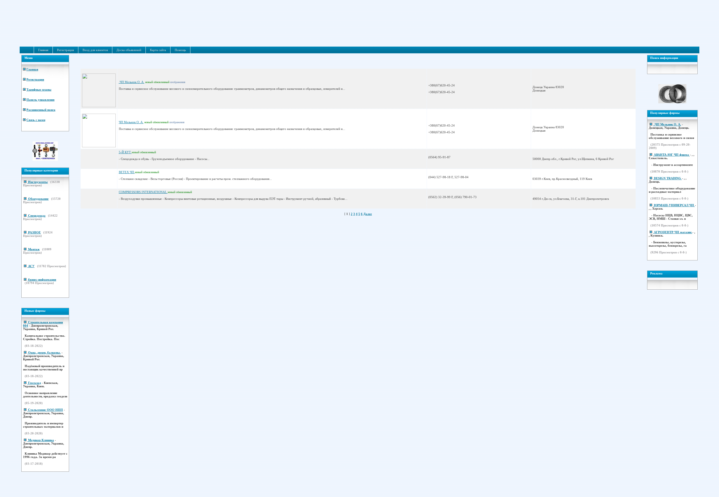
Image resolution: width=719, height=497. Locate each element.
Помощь (180, 50)
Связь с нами (35, 120)
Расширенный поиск (40, 109)
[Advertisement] (360, 33)
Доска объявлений (129, 50)
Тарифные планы (38, 89)
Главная (43, 50)
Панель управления (40, 99)
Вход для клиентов (95, 50)
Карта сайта (158, 50)
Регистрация (65, 50)
